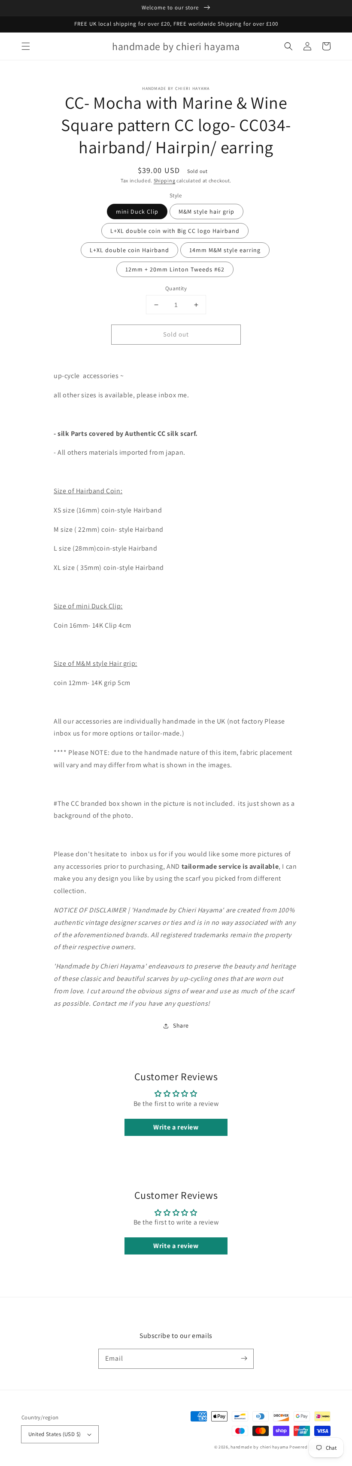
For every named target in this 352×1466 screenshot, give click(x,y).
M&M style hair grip (206, 211)
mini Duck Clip (137, 211)
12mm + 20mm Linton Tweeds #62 (175, 269)
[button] (25, 46)
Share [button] (181, 1025)
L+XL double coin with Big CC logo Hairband (175, 231)
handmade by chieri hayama (259, 1447)
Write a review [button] (175, 1127)
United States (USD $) (54, 1434)
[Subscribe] (243, 1358)
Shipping (165, 180)
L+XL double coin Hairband (129, 250)
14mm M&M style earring (225, 250)
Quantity (176, 288)
